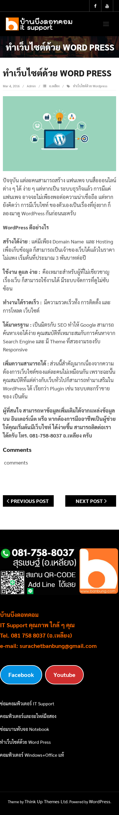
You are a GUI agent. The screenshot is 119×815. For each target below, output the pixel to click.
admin (31, 86)
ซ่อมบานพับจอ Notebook (24, 729)
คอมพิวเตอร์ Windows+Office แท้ (32, 755)
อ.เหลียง (54, 86)
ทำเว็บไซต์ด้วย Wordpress (90, 86)
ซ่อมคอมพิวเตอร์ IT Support (27, 703)
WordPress (99, 801)
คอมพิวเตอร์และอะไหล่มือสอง (28, 716)
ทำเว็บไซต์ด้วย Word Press (25, 742)
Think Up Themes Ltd (46, 801)
